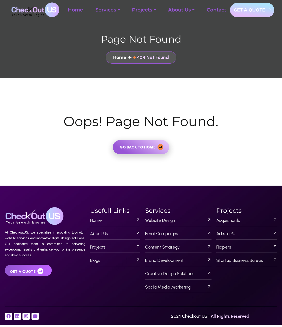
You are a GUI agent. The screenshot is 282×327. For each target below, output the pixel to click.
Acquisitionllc (228, 220)
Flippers (223, 247)
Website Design (160, 220)
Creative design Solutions (169, 273)
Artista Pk (225, 233)
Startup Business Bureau (239, 260)
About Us (99, 233)
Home (96, 220)
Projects (98, 247)
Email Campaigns (161, 233)
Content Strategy (162, 247)
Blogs (95, 260)
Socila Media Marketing (168, 287)
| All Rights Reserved (228, 316)
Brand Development (164, 260)
